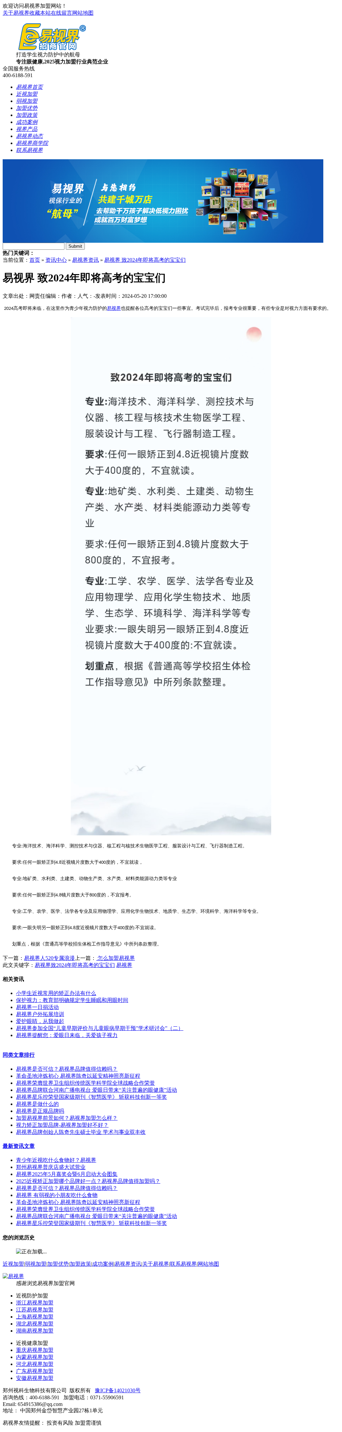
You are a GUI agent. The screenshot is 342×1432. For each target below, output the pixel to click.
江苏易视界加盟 (34, 1309)
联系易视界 (183, 1264)
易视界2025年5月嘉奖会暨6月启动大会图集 (67, 1174)
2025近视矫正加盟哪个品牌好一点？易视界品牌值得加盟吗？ (88, 1181)
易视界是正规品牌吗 (40, 1111)
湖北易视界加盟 (34, 1323)
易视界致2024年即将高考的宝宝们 (75, 965)
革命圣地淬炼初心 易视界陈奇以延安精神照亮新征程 (78, 1076)
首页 (34, 260)
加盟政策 (80, 1264)
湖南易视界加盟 (34, 1331)
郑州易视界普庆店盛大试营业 (51, 1167)
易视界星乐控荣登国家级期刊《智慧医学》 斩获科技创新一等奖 (91, 1097)
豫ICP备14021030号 (118, 1390)
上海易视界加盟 (34, 1316)
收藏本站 (40, 13)
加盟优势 (58, 1264)
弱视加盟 (35, 1264)
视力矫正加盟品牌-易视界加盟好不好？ (62, 1125)
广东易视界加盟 (34, 1371)
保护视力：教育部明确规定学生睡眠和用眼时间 (72, 1000)
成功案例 (103, 1264)
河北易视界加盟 (34, 1364)
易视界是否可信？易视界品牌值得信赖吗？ (67, 1069)
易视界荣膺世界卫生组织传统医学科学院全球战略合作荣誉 (85, 1083)
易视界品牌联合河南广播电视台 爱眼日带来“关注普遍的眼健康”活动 (96, 1090)
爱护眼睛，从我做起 (40, 1021)
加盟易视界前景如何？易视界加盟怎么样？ (67, 1118)
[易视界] (13, 1276)
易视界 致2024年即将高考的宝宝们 (145, 260)
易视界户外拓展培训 (40, 1014)
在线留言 (61, 13)
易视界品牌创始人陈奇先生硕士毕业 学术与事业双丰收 (81, 1132)
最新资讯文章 (19, 1146)
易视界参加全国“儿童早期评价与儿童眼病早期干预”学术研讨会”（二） (99, 1028)
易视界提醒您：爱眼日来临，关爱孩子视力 (67, 1035)
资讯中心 (56, 260)
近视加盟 (13, 1264)
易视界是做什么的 (37, 1104)
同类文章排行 (19, 1055)
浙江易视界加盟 (34, 1302)
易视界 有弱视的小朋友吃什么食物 (57, 1195)
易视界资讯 (85, 260)
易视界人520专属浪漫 (49, 958)
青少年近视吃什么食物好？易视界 (56, 1160)
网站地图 (83, 13)
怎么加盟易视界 (115, 958)
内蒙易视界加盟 (34, 1357)
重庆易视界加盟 (34, 1350)
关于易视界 (16, 13)
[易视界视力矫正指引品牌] (163, 241)
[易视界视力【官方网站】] (52, 49)
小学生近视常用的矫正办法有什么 (56, 993)
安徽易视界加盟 (34, 1378)
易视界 (114, 308)
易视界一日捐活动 (37, 1007)
